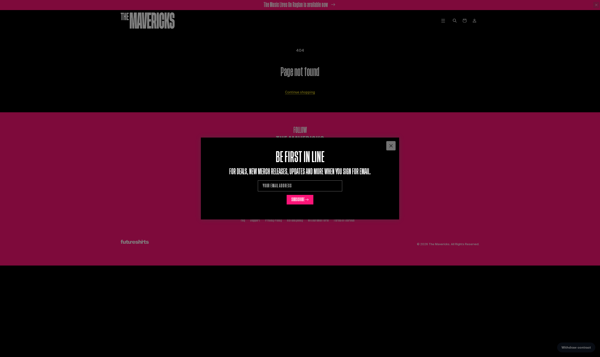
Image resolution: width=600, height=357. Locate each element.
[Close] (391, 145)
